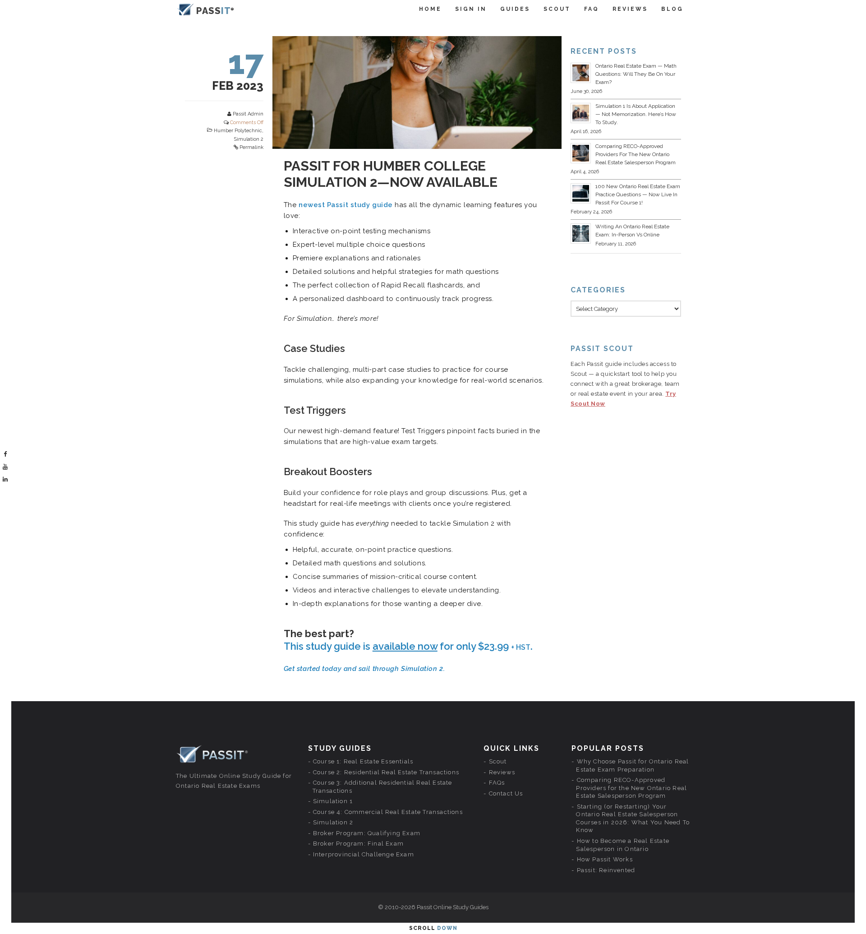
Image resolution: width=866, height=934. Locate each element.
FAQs (497, 782)
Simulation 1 (333, 801)
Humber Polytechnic (238, 131)
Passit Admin (248, 114)
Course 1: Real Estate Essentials (363, 761)
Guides (515, 9)
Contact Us (506, 793)
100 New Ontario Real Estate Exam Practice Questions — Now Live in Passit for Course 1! (637, 194)
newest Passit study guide (346, 205)
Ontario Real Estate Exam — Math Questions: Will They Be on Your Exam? (636, 74)
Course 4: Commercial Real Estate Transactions (388, 812)
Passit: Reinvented (606, 870)
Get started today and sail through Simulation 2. (364, 669)
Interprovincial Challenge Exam (363, 854)
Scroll (433, 928)
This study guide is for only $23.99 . (408, 646)
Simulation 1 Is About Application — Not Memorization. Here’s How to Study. (635, 114)
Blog (672, 9)
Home (430, 9)
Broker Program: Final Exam (358, 843)
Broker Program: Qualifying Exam (366, 833)
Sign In (471, 9)
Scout (557, 9)
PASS (213, 10)
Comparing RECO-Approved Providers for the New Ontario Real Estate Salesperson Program (635, 154)
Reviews (630, 9)
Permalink (251, 147)
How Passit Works (605, 859)
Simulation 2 (248, 139)
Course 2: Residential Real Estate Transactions (386, 772)
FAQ (591, 9)
